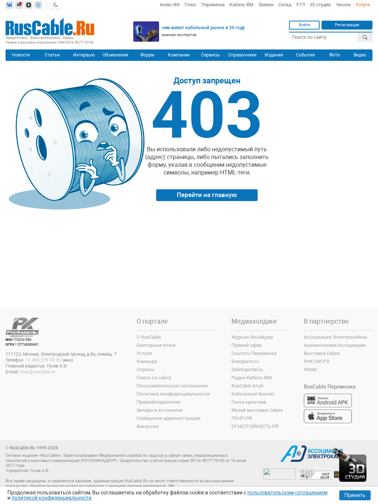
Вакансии (148, 426)
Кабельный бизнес (253, 394)
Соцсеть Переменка (253, 353)
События (305, 55)
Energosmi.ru (245, 361)
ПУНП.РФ (241, 418)
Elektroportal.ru (247, 369)
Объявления (115, 55)
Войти (304, 24)
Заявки (266, 4)
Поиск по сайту (154, 377)
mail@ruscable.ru (37, 371)
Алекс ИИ (170, 4)
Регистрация (347, 24)
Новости (21, 55)
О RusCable (149, 337)
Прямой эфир (246, 345)
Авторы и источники (160, 410)
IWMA (310, 369)
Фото (334, 55)
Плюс (190, 4)
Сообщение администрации (168, 418)
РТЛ (300, 4)
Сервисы (210, 55)
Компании (179, 55)
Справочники (242, 55)
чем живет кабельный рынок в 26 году (203, 27)
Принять (354, 495)
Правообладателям (159, 402)
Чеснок (343, 4)
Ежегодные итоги (156, 345)
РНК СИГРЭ (316, 361)
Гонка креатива (248, 402)
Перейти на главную (207, 195)
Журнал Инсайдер (252, 337)
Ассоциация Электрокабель (335, 337)
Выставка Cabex (322, 353)
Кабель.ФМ (241, 4)
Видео (360, 55)
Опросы (145, 369)
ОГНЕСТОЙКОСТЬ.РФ (255, 426)
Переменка (213, 4)
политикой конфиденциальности (51, 498)
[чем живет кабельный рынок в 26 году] (146, 31)
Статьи (52, 55)
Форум (147, 55)
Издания (274, 55)
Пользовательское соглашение (172, 386)
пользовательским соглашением (287, 493)
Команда (147, 361)
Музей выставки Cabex (257, 410)
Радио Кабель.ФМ (251, 377)
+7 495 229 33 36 (43, 360)
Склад (284, 4)
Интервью (84, 55)
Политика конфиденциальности (173, 394)
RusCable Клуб (247, 386)
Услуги (362, 4)
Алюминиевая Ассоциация (334, 345)
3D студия (320, 4)
